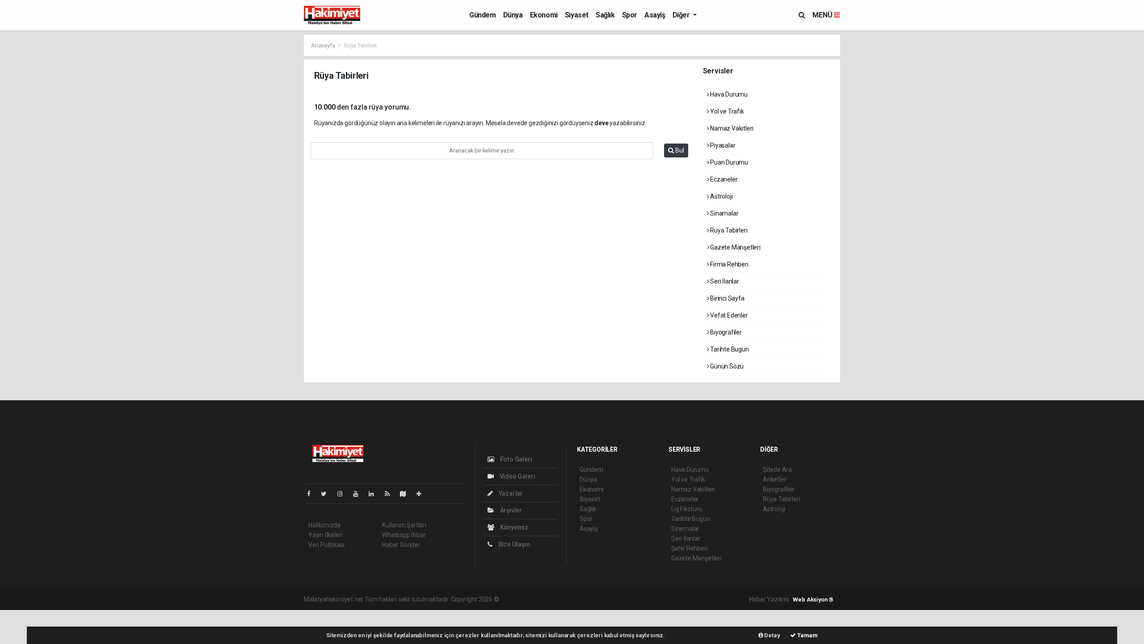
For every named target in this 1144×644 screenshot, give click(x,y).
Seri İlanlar (724, 281)
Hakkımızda (324, 525)
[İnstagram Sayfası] (343, 493)
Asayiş (654, 15)
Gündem (482, 15)
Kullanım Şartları (404, 525)
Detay (771, 635)
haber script (664, 599)
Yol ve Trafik (726, 111)
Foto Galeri (515, 459)
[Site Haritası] (406, 493)
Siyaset (577, 15)
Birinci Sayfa (726, 298)
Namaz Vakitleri (731, 128)
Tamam (807, 635)
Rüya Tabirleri (728, 230)
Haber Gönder (401, 544)
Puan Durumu (728, 162)
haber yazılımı (519, 599)
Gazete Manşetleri (735, 247)
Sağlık (605, 15)
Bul (679, 150)
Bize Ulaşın (513, 544)
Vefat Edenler (728, 315)
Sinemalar (685, 528)
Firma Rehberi (728, 264)
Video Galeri (516, 476)
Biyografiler (725, 332)
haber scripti (592, 599)
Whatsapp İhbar (403, 534)
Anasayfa (323, 45)
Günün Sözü (726, 366)
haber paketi (557, 599)
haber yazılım (628, 599)
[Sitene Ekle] (422, 493)
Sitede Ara (777, 469)
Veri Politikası (326, 544)
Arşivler (510, 510)
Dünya (513, 15)
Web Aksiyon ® (813, 599)
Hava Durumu (728, 94)
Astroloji (720, 196)
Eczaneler (723, 179)
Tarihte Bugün (729, 349)
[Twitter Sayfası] (327, 493)
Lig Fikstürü (686, 509)
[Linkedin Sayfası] (375, 493)
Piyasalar (722, 145)
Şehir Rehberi (689, 548)
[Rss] (391, 493)
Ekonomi (544, 15)
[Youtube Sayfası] (359, 493)
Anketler (774, 479)
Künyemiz (513, 527)
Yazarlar (510, 493)
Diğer (682, 15)
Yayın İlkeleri (325, 534)
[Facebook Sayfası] (312, 493)
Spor (629, 15)
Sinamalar (723, 213)
